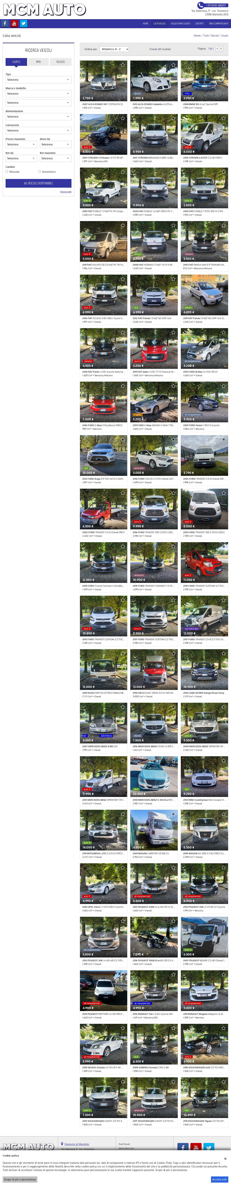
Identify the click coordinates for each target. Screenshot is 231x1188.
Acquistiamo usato (180, 23)
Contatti (199, 23)
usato (224, 35)
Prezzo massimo (15, 138)
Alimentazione (14, 111)
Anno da (45, 138)
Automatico (49, 171)
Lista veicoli (160, 23)
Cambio (10, 166)
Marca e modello (16, 88)
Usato (16, 62)
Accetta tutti (219, 1179)
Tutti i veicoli (211, 35)
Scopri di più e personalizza (20, 1179)
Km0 (38, 62)
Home (145, 23)
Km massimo (47, 152)
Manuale (14, 171)
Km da (9, 152)
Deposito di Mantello (77, 1144)
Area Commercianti (218, 23)
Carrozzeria (12, 125)
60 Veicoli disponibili (38, 183)
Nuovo (60, 62)
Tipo (8, 74)
